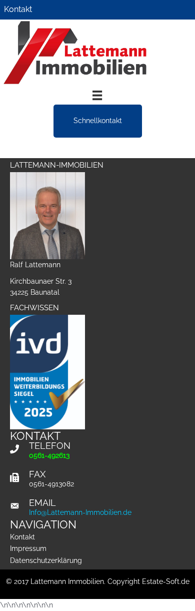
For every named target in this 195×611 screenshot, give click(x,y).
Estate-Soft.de (166, 581)
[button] (98, 121)
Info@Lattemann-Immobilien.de (80, 512)
